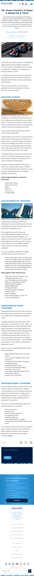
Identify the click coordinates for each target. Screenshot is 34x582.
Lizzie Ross (13, 32)
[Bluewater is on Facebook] (5, 564)
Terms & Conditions (17, 517)
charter (12, 36)
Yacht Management (17, 538)
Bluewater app (17, 557)
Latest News (17, 547)
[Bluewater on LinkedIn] (13, 564)
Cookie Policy (17, 516)
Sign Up (17, 500)
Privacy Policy (16, 515)
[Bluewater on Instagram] (9, 564)
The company (17, 543)
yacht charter (8, 24)
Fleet (17, 550)
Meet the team (17, 554)
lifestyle (21, 36)
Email (7, 457)
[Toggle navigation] (31, 4)
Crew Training (17, 531)
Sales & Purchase (17, 527)
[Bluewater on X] (20, 564)
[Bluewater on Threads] (28, 564)
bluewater (19, 512)
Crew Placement (17, 534)
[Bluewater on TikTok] (24, 564)
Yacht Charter (17, 524)
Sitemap (17, 519)
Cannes (20, 20)
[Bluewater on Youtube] (17, 564)
